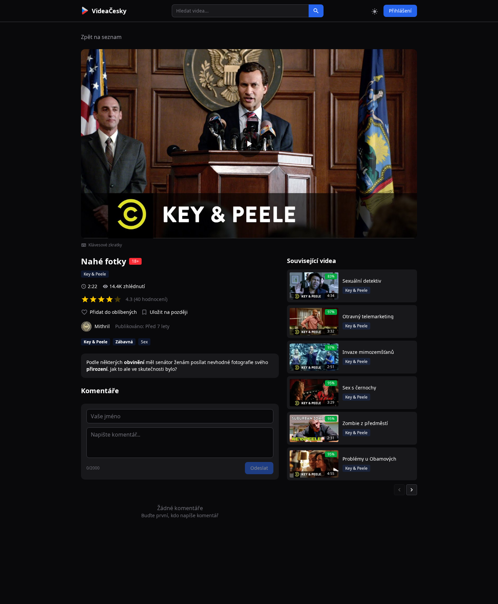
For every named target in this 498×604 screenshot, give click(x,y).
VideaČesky (109, 11)
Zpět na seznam (101, 37)
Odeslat (259, 468)
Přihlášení (400, 10)
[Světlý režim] (375, 11)
